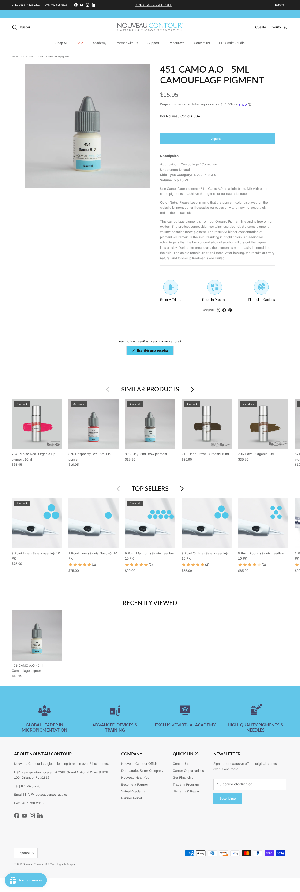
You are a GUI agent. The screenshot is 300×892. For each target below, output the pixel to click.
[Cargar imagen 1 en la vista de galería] (87, 126)
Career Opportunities (188, 771)
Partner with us (127, 43)
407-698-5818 (59, 4)
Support (153, 43)
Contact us (202, 43)
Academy (99, 43)
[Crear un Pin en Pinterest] (230, 310)
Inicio (15, 56)
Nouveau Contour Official (139, 764)
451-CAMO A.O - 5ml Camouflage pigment (45, 56)
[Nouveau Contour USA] (150, 27)
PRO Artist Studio (232, 43)
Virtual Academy (133, 791)
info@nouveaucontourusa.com (48, 794)
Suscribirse (227, 798)
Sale (80, 43)
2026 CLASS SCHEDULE (153, 5)
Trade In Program (186, 784)
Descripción (169, 156)
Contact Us (181, 764)
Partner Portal (131, 798)
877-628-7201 (32, 4)
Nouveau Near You (135, 777)
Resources (176, 43)
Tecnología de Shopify (62, 864)
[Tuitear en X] (218, 310)
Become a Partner (134, 784)
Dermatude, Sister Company (142, 771)
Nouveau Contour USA (183, 116)
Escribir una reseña (155, 351)
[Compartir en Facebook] (224, 310)
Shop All (61, 43)
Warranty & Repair (186, 791)
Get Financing (183, 777)
